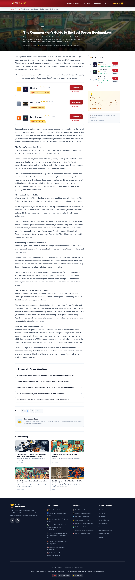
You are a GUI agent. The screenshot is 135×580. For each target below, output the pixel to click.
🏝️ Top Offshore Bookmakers (82, 527)
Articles (87, 3)
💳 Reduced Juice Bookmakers (82, 520)
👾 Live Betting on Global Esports (83, 523)
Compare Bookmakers (73, 3)
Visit (115, 63)
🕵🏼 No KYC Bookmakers (80, 510)
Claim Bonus (76, 88)
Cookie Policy (103, 523)
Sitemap (101, 537)
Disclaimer (102, 527)
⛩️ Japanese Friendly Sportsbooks (83, 530)
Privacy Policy (103, 517)
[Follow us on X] (12, 520)
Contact (106, 3)
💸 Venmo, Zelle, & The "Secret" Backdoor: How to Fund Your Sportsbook (56, 527)
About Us (101, 510)
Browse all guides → (96, 108)
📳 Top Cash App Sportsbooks (82, 513)
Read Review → (76, 91)
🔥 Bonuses (117, 3)
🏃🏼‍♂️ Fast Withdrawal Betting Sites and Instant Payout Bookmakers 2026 (57, 535)
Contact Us (102, 513)
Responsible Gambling (105, 530)
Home (12, 9)
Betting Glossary (104, 534)
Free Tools (97, 3)
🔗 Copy (39, 411)
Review (115, 66)
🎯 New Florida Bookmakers (81, 534)
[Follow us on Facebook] (18, 520)
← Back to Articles (30, 27)
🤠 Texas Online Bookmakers (56, 510)
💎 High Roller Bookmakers (81, 517)
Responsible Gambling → (97, 120)
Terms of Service (104, 520)
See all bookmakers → (104, 86)
